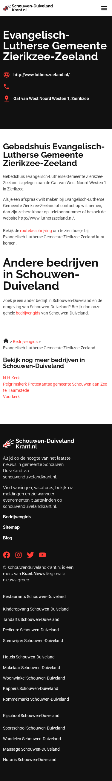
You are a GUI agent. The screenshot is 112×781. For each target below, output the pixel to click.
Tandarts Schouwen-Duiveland (31, 619)
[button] (104, 8)
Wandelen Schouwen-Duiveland (32, 738)
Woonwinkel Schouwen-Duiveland (34, 678)
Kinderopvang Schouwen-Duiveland (36, 609)
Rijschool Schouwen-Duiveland (31, 715)
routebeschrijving (36, 230)
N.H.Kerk (11, 377)
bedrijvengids (28, 313)
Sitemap (11, 527)
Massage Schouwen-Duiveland (31, 749)
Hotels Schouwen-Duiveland (29, 657)
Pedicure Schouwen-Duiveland (31, 629)
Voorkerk (11, 396)
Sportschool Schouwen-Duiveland (34, 728)
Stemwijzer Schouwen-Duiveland (33, 640)
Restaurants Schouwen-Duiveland (34, 596)
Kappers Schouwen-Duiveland (30, 688)
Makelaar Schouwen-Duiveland (31, 667)
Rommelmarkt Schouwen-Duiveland (36, 699)
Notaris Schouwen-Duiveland (29, 759)
